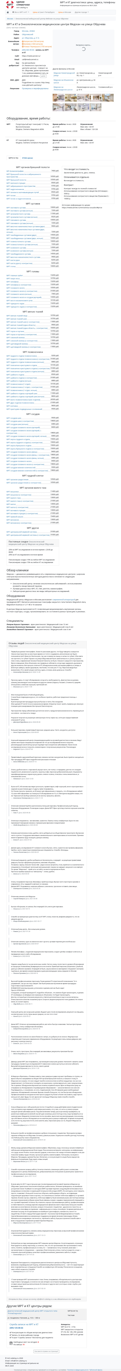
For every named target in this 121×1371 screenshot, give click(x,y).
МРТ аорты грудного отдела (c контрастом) (24, 442)
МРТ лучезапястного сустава (18, 214)
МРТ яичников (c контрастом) (18, 523)
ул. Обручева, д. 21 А (30, 38)
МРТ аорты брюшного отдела (18, 445)
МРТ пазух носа (12, 278)
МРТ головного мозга (15, 288)
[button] (59, 98)
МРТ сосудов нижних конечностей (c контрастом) (27, 470)
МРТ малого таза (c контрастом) (19, 501)
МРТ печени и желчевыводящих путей (22, 192)
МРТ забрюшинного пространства (20, 186)
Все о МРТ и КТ (21, 12)
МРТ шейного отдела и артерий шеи (21, 393)
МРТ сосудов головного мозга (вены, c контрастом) (27, 455)
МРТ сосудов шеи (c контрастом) (20, 421)
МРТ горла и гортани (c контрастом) (21, 334)
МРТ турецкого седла (15, 303)
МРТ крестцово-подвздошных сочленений (24, 409)
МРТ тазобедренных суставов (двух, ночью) (24, 238)
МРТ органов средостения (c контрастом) (23, 483)
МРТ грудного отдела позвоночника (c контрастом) (27, 359)
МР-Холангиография (14, 171)
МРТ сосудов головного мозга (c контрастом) (25, 464)
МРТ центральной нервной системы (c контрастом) (28, 535)
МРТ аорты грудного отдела (18, 439)
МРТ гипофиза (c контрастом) (18, 285)
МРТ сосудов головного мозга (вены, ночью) (25, 458)
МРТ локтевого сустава (16, 208)
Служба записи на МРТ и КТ (24, 1324)
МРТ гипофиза (12, 282)
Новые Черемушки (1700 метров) (38, 46)
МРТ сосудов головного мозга (18, 461)
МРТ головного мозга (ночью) (19, 294)
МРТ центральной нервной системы (21, 532)
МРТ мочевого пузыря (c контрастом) (22, 513)
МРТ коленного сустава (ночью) (19, 251)
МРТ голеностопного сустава (18, 241)
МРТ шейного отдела (15, 375)
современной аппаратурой (63, 599)
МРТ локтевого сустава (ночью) (19, 211)
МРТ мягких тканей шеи (16, 319)
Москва (10, 19)
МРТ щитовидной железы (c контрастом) (23, 347)
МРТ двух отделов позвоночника (20, 403)
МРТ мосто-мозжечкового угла (19, 300)
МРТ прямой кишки (14, 517)
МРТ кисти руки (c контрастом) (19, 263)
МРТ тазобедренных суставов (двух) (21, 235)
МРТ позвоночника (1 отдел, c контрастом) (24, 387)
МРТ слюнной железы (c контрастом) (21, 341)
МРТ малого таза (13, 498)
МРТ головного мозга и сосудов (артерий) (23, 297)
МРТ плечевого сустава (16, 220)
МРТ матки (11, 504)
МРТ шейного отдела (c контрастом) (21, 378)
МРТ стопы (11, 266)
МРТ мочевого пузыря (15, 510)
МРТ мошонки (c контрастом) (18, 495)
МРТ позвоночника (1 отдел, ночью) (21, 390)
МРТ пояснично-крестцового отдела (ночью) (25, 371)
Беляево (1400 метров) (33, 44)
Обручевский (27, 34)
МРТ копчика (12, 406)
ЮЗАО (32, 31)
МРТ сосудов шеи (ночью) (17, 424)
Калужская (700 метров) (34, 41)
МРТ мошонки (12, 492)
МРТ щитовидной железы (17, 344)
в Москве (64, 12)
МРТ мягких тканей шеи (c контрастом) (22, 322)
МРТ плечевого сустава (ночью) (19, 223)
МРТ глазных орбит (14, 275)
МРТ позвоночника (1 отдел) (18, 384)
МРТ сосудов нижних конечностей (20, 467)
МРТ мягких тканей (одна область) (20, 325)
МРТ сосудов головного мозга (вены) (21, 452)
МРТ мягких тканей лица (16, 316)
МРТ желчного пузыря (15, 183)
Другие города (81, 12)
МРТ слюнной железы (15, 337)
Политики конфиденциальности (77, 1370)
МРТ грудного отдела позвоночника (21, 356)
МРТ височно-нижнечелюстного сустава (23, 257)
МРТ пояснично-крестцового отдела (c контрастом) (28, 368)
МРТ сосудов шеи (13, 418)
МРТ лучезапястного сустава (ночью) (21, 217)
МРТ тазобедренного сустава (18, 254)
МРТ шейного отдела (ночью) (18, 381)
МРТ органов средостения (17, 479)
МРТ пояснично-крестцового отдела (21, 365)
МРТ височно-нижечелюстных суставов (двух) (25, 226)
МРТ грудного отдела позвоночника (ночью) (25, 362)
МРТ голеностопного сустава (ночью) (22, 244)
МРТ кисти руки (13, 260)
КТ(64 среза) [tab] (27, 158)
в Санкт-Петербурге (43, 12)
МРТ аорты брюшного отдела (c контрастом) (25, 449)
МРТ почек (11, 195)
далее (43, 76)
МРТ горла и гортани (15, 331)
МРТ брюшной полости (16, 180)
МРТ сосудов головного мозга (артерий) (23, 427)
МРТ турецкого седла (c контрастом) (21, 307)
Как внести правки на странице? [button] (46, 1351)
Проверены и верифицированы (35, 88)
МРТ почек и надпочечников (18, 199)
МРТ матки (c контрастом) (17, 507)
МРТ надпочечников (15, 189)
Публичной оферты (95, 1370)
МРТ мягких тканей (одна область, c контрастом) (27, 328)
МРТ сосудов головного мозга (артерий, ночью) (26, 436)
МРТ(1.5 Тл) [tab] (13, 158)
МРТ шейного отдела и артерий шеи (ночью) (25, 396)
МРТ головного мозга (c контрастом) (21, 291)
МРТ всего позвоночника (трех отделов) (23, 400)
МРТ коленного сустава (16, 248)
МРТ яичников (12, 520)
